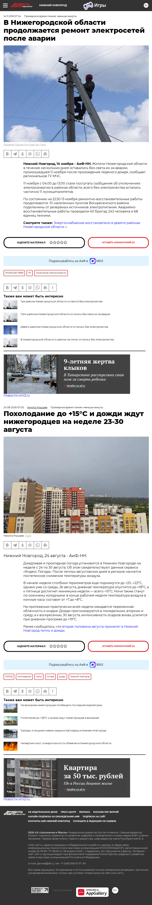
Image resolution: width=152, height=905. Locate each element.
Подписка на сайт (94, 816)
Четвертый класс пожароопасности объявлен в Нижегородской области (66, 743)
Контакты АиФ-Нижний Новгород (49, 821)
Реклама (84, 812)
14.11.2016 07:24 (12, 16)
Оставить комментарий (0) (118, 242)
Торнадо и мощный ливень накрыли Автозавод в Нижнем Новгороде (63, 730)
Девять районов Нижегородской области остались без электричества (64, 326)
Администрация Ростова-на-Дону (25, 144)
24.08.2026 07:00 (14, 407)
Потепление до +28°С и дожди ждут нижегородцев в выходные (60, 717)
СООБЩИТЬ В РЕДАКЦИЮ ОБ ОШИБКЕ (94, 821)
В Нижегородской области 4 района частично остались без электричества (67, 339)
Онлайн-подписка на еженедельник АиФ (54, 816)
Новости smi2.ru (17, 395)
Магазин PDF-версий (106, 812)
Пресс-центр (68, 812)
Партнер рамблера (62, 890)
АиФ (28, 535)
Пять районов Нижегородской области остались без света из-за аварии (65, 314)
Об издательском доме (43, 812)
